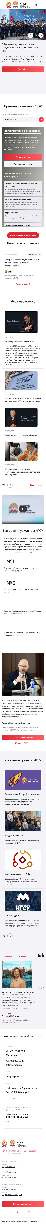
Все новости (35, 485)
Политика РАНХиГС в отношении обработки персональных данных (20, 1152)
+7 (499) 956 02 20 (9, 1172)
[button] (30, 35)
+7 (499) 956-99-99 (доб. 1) (12, 1195)
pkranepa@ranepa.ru (9, 1189)
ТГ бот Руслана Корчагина (23, 737)
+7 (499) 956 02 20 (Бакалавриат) (15, 1053)
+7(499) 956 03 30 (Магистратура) (15, 1062)
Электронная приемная (23, 1204)
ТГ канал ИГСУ (21, 743)
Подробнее (6, 1013)
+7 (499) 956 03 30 (9, 1177)
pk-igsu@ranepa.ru (15, 1076)
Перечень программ (23, 164)
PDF (7, 1121)
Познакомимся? (23, 284)
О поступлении (23, 157)
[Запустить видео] (23, 509)
